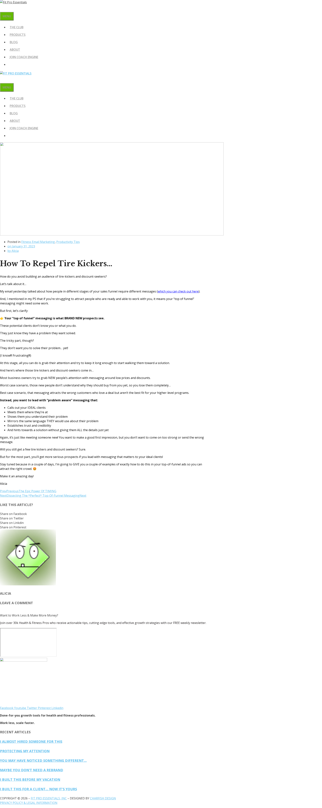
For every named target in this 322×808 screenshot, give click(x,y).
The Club (16, 27)
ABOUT (15, 50)
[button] (102, 514)
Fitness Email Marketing (38, 242)
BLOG (14, 42)
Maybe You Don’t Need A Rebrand (31, 770)
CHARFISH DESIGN (103, 798)
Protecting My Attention (25, 751)
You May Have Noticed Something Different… (43, 760)
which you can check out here (178, 291)
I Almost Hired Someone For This (31, 741)
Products (18, 35)
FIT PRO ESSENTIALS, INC (49, 798)
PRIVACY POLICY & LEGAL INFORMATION (28, 803)
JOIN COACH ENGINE (24, 57)
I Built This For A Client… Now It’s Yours (38, 789)
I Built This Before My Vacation (30, 779)
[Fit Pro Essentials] (15, 73)
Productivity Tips (68, 242)
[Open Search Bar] (2, 8)
